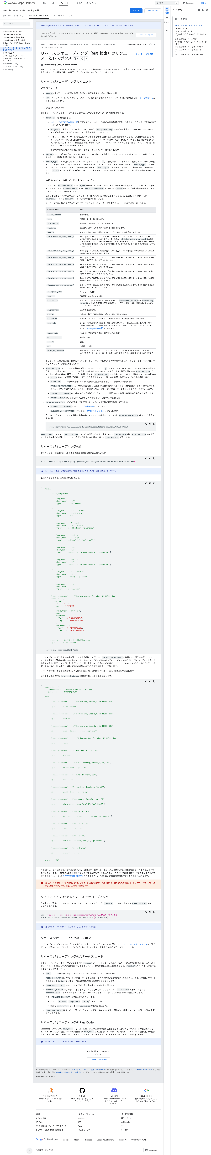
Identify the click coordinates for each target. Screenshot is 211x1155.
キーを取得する (146, 98)
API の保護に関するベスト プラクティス (51, 1126)
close (207, 9)
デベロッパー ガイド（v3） (39, 16)
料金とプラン (126, 1118)
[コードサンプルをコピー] (154, 424)
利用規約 (124, 1130)
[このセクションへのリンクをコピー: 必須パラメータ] (60, 88)
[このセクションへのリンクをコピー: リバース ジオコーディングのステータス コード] (105, 956)
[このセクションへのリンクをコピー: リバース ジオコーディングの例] (84, 446)
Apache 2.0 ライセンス (145, 1070)
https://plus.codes (94, 329)
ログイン (204, 3)
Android (81, 1118)
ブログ (79, 3)
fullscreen (203, 9)
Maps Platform (26, 3)
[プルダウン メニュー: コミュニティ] (99, 3)
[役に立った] (150, 44)
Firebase (88, 1140)
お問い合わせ (153, 11)
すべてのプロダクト (139, 1140)
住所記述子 (88, 406)
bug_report (199, 9)
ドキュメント (63, 3)
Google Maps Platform (68, 44)
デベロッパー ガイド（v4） (13, 16)
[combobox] (167, 3)
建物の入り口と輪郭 (95, 411)
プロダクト (53, 44)
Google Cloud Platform (105, 1140)
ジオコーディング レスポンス (134, 944)
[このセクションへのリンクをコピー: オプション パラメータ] (68, 108)
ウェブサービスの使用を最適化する (49, 1130)
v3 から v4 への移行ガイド (111, 25)
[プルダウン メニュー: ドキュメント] (72, 3)
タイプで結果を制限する (73, 876)
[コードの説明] (146, 424)
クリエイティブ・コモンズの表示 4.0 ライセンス (88, 1070)
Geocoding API (30, 10)
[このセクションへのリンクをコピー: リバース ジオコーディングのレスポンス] (96, 938)
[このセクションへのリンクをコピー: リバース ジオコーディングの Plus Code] (96, 1022)
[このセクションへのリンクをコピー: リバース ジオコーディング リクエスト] (94, 82)
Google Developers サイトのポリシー (69, 1072)
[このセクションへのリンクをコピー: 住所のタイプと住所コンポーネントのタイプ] (96, 180)
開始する (136, 11)
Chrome (77, 1140)
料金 (52, 3)
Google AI (123, 1140)
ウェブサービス (84, 1130)
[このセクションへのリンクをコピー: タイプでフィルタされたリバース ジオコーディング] (110, 897)
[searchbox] (16, 23)
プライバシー (50, 1150)
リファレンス (59, 16)
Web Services (10, 10)
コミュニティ (91, 3)
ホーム (43, 44)
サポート (124, 1126)
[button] (59, 64)
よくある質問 (41, 1118)
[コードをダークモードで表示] (150, 424)
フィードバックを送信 (144, 54)
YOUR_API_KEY (128, 461)
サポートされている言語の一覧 (64, 122)
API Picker (40, 1122)
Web (80, 1126)
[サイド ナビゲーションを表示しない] (29, 1150)
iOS (79, 1122)
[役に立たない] (154, 44)
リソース (72, 16)
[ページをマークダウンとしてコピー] (82, 58)
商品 (44, 3)
